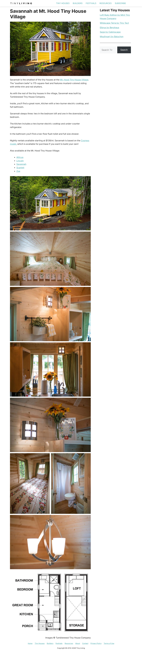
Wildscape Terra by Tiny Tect (114, 23)
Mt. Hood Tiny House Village (74, 79)
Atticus (19, 157)
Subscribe (120, 3)
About (77, 643)
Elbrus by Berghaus (109, 27)
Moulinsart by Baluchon (111, 36)
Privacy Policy (96, 643)
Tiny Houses (62, 3)
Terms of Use (109, 643)
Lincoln (20, 160)
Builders (77, 3)
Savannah (21, 164)
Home (30, 643)
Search (124, 50)
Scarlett (20, 167)
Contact (85, 643)
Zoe (18, 171)
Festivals (91, 3)
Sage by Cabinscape (110, 32)
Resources (105, 3)
